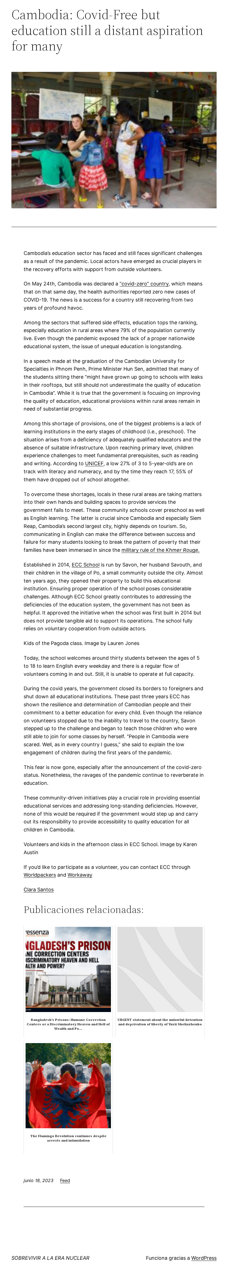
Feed (65, 1180)
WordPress (204, 1258)
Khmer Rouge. (183, 550)
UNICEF (94, 463)
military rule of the (144, 550)
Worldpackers (40, 875)
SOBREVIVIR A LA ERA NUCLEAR (50, 1258)
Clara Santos (39, 889)
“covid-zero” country (144, 284)
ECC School (86, 565)
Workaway (80, 875)
